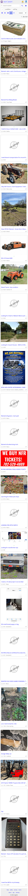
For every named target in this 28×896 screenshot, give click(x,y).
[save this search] (25, 5)
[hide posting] (26, 41)
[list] (2, 13)
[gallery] (10, 13)
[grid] (8, 13)
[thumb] (5, 13)
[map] (13, 13)
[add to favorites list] (2, 41)
